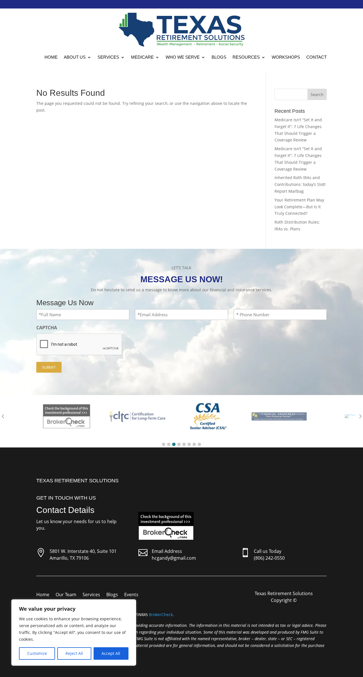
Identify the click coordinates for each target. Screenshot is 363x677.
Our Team (66, 595)
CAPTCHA (46, 327)
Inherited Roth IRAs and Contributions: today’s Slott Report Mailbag (300, 184)
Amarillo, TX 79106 (69, 558)
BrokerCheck (161, 614)
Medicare (142, 57)
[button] (163, 444)
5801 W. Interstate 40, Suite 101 (83, 551)
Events (131, 595)
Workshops (286, 57)
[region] (73, 632)
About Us (75, 57)
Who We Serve (183, 57)
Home (51, 57)
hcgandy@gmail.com (174, 558)
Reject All (74, 653)
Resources (246, 57)
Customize (37, 653)
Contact (316, 57)
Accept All (111, 653)
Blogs (219, 57)
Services (108, 57)
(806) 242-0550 (269, 558)
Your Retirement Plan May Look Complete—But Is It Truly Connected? (299, 206)
